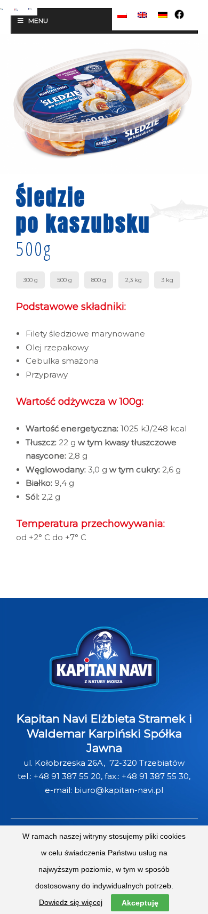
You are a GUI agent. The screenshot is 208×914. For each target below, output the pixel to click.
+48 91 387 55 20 (67, 776)
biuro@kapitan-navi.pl (118, 790)
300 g (30, 280)
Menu (38, 21)
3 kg (167, 280)
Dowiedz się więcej (70, 902)
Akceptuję (140, 903)
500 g (64, 280)
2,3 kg (133, 280)
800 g (98, 280)
